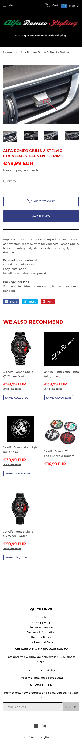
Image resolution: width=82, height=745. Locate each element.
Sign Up (70, 707)
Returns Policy (41, 637)
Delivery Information (41, 632)
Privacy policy (41, 622)
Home (7, 52)
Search (41, 617)
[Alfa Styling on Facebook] (36, 726)
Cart (55, 5)
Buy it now (41, 216)
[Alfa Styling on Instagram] (44, 726)
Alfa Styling (42, 737)
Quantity (9, 181)
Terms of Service (41, 627)
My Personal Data (41, 642)
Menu (12, 5)
